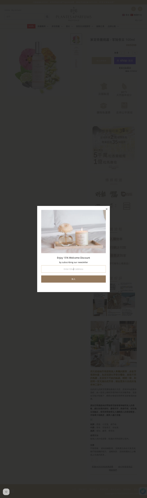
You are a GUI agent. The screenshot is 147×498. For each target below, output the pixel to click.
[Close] (107, 209)
